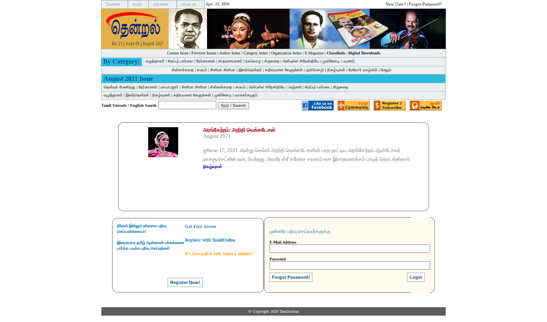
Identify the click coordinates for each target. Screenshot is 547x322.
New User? (396, 4)
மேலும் (386, 70)
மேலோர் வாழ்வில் (363, 70)
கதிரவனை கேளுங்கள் (284, 70)
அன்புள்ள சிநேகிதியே (301, 61)
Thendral (113, 4)
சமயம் (202, 70)
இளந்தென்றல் (250, 70)
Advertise (160, 4)
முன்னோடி (331, 61)
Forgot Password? (425, 4)
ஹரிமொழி (315, 70)
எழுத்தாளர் (155, 61)
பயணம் (349, 61)
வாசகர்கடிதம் (246, 95)
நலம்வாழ (253, 61)
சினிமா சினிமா (222, 70)
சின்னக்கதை (183, 70)
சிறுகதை (272, 61)
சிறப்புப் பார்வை (180, 61)
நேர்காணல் (205, 61)
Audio (137, 4)
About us (188, 4)
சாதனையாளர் (230, 61)
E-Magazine (314, 53)
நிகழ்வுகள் (336, 70)
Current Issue (177, 53)
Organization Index (286, 53)
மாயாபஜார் (170, 87)
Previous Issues (203, 53)
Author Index (229, 53)
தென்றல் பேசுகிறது (119, 87)
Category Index (255, 53)
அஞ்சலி (295, 87)
